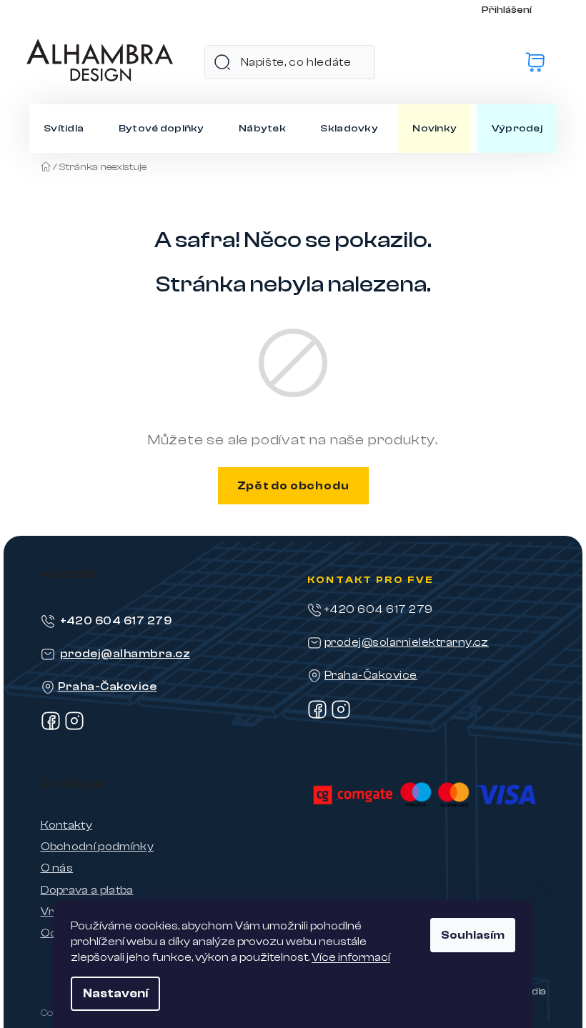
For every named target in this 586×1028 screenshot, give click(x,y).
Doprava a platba (87, 890)
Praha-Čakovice (107, 686)
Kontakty (67, 825)
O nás (57, 868)
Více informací (351, 957)
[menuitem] (63, 128)
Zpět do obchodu (293, 485)
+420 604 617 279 (116, 620)
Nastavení (115, 993)
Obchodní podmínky (97, 846)
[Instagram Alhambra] (74, 727)
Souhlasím (473, 935)
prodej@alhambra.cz (125, 653)
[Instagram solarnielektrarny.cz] (341, 715)
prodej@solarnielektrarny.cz (406, 642)
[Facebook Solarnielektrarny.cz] (317, 715)
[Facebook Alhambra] (51, 727)
